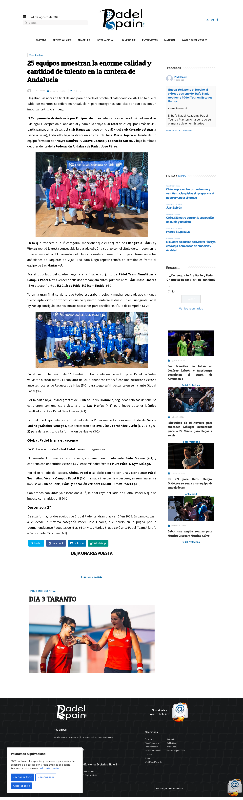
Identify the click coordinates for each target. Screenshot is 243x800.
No (173, 291)
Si (172, 287)
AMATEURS (84, 40)
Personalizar (46, 777)
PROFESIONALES (62, 40)
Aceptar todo (21, 785)
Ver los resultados (191, 308)
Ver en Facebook (173, 130)
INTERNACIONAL (106, 40)
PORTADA (41, 40)
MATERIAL (170, 40)
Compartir (187, 130)
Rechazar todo (22, 777)
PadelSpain (180, 77)
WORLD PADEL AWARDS (194, 40)
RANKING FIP (129, 40)
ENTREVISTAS (150, 40)
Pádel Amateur (36, 55)
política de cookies (49, 768)
